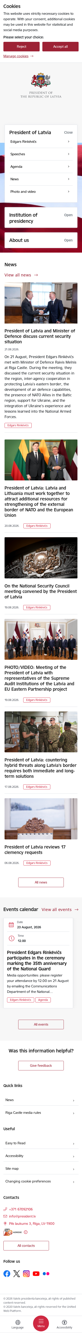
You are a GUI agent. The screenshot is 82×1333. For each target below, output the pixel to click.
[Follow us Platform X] (16, 1273)
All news (41, 882)
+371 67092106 (21, 1209)
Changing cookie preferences (28, 1181)
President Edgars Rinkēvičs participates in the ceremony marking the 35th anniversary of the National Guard (37, 961)
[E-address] (12, 1232)
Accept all (60, 46)
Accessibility (14, 1156)
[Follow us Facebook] (6, 1273)
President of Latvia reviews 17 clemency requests (35, 849)
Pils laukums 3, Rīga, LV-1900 (31, 1223)
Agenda (43, 1000)
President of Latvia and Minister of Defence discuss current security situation (40, 336)
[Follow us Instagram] (26, 1273)
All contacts (26, 1245)
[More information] (25, 1232)
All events (41, 1024)
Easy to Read (15, 1143)
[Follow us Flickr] (46, 1273)
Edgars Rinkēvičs (18, 425)
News (9, 1100)
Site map (12, 1168)
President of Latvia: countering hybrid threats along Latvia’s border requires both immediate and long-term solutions (41, 768)
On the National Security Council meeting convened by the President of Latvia (41, 591)
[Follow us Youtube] (36, 1273)
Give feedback (41, 1065)
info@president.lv (22, 1216)
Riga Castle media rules (23, 1112)
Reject (21, 46)
